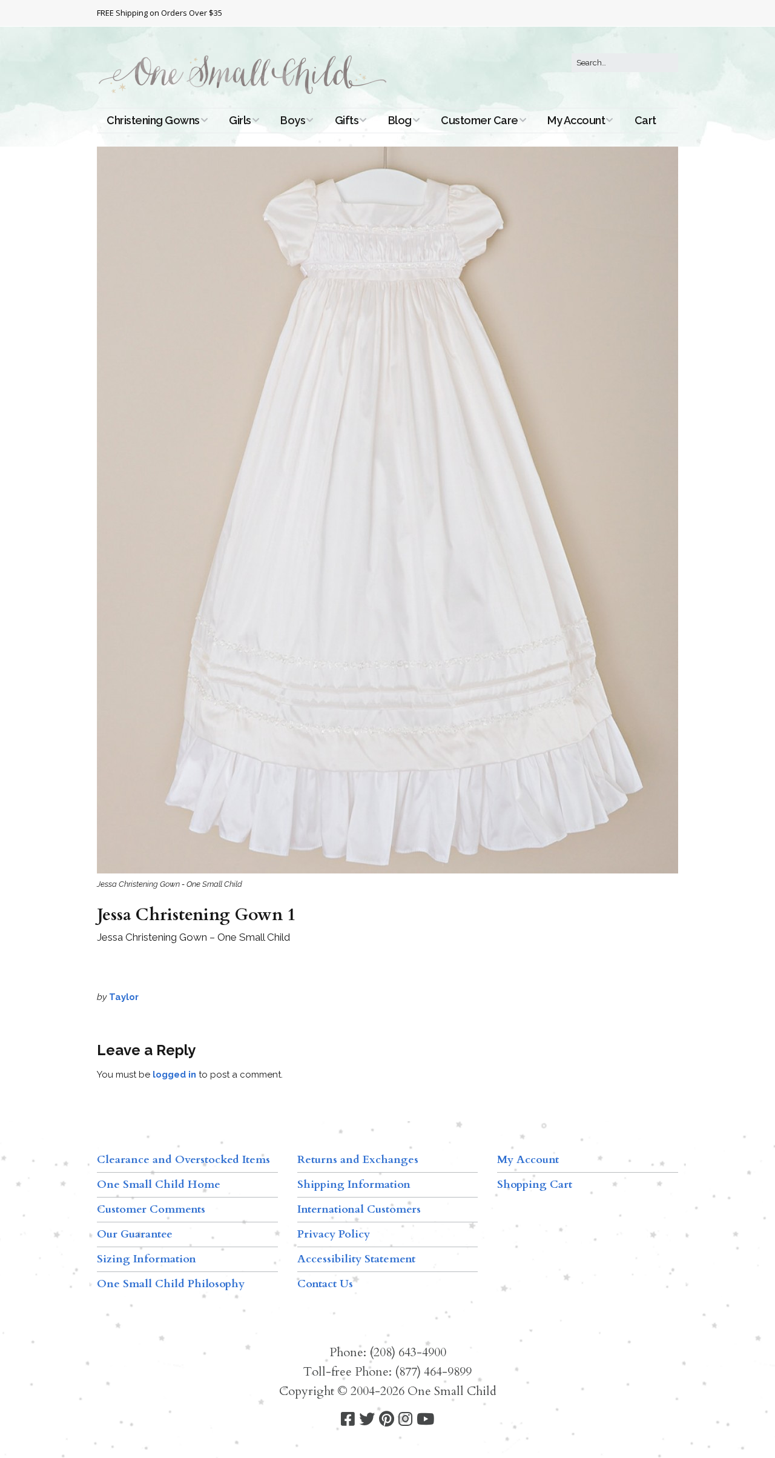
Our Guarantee (135, 1234)
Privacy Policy (333, 1234)
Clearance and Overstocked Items (183, 1159)
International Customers (359, 1209)
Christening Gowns (153, 120)
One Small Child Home (158, 1184)
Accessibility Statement (356, 1259)
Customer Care (479, 120)
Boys (292, 120)
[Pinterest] (386, 1419)
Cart (645, 120)
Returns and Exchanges (357, 1159)
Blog (400, 120)
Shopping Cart (534, 1184)
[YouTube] (425, 1419)
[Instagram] (405, 1419)
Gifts (347, 120)
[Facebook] (348, 1419)
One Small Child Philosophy (171, 1283)
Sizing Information (146, 1259)
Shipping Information (354, 1184)
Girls (240, 120)
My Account (576, 120)
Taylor (124, 997)
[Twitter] (367, 1419)
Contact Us (325, 1283)
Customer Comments (151, 1209)
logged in (174, 1074)
